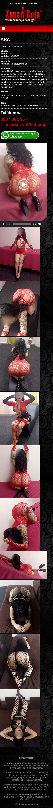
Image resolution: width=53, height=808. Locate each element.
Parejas (23, 64)
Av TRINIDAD (25, 106)
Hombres (5, 64)
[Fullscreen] (44, 224)
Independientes (14, 46)
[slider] (22, 224)
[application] (23, 184)
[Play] (3, 224)
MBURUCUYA (40, 106)
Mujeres (14, 64)
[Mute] (39, 224)
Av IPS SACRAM (9, 106)
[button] (23, 184)
